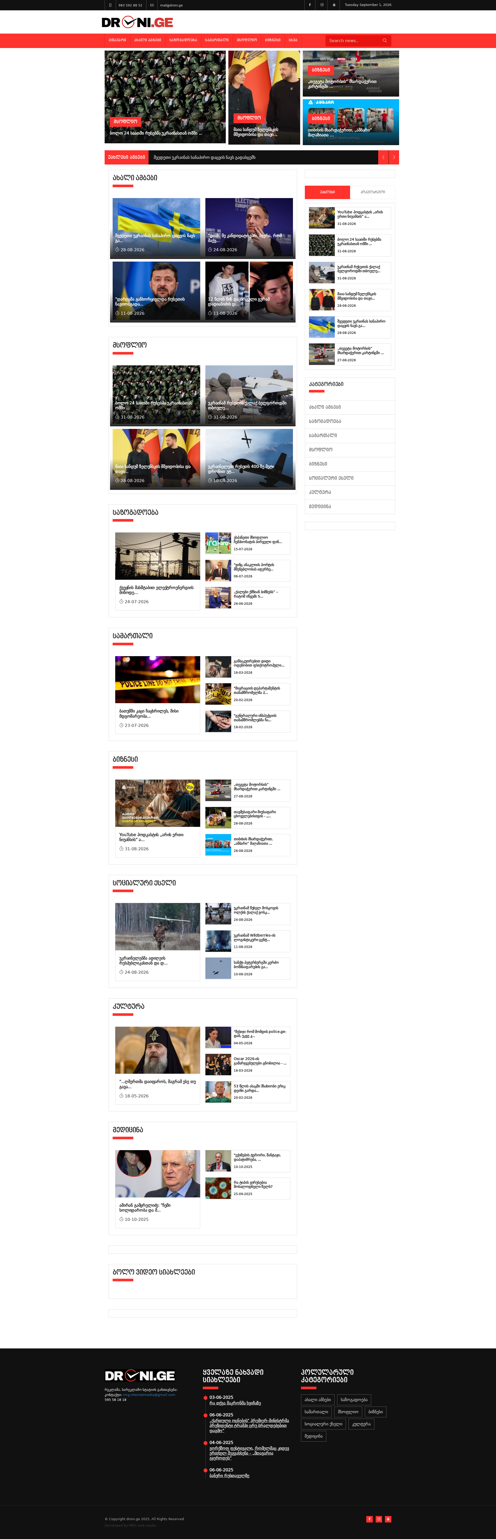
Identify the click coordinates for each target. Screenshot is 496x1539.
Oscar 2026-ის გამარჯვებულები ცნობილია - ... (260, 1061)
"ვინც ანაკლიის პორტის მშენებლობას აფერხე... (254, 567)
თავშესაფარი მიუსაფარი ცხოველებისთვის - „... (255, 814)
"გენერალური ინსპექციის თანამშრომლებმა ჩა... (255, 717)
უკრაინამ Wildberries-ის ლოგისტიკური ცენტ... (254, 937)
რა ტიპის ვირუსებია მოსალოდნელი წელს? (253, 1184)
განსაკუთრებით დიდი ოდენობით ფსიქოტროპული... (259, 663)
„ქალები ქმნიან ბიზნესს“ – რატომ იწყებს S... (256, 594)
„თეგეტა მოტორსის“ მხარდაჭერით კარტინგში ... (257, 786)
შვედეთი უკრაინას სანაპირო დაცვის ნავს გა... (361, 323)
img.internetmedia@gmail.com (149, 1395)
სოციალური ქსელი (331, 478)
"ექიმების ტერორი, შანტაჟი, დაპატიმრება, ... (257, 1157)
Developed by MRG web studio (130, 1525)
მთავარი (117, 40)
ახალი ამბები (147, 40)
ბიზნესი (273, 40)
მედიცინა (320, 507)
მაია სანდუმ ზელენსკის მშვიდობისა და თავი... (356, 296)
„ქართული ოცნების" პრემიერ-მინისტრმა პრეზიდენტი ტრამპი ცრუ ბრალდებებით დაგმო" (249, 1425)
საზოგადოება (183, 40)
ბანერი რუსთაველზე (229, 1475)
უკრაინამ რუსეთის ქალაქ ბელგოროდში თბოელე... (358, 269)
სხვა (293, 40)
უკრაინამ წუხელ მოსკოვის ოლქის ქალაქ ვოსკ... (256, 910)
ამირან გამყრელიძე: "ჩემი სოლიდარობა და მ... (145, 1208)
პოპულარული (373, 192)
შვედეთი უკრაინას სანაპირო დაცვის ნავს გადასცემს (204, 157)
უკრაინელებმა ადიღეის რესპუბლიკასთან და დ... (143, 960)
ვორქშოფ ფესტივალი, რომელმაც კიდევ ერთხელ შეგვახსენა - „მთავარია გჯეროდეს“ (249, 1453)
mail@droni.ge (171, 5)
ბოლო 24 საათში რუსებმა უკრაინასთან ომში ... (359, 241)
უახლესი (327, 192)
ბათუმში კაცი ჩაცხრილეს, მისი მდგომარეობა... (149, 713)
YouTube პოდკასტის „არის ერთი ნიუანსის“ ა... (360, 214)
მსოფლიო (247, 40)
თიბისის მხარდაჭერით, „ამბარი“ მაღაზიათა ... (253, 841)
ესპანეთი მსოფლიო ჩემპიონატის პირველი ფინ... (258, 539)
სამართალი (217, 40)
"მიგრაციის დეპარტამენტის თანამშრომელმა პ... (257, 690)
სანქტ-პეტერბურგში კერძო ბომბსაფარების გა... (256, 964)
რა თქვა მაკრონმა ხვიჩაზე (235, 1403)
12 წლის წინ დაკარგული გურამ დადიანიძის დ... (239, 302)
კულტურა (320, 492)
